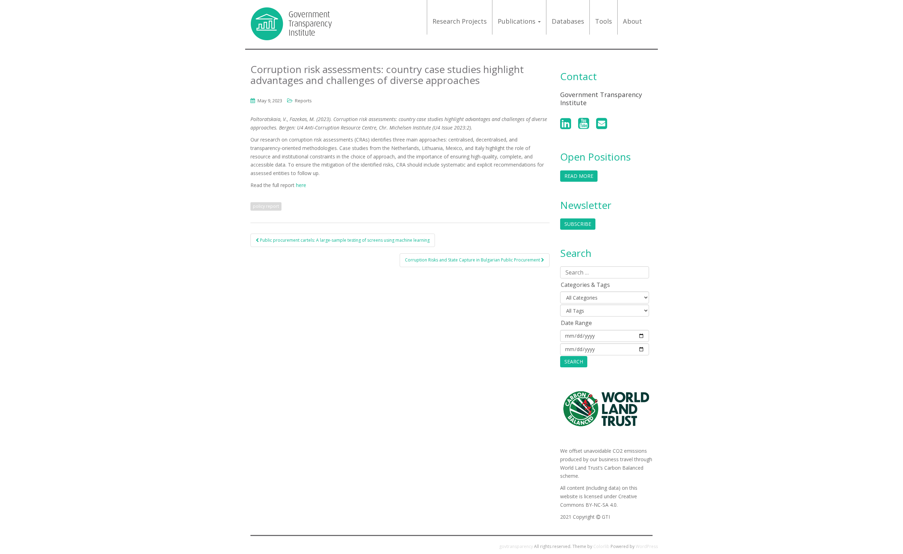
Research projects (459, 21)
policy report (266, 206)
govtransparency (516, 546)
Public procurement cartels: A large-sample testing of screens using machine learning (344, 240)
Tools (603, 21)
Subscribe (577, 224)
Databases (568, 21)
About (632, 21)
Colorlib (601, 546)
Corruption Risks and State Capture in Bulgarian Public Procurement (473, 260)
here (301, 185)
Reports (303, 100)
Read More (578, 176)
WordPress (647, 546)
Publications (517, 21)
